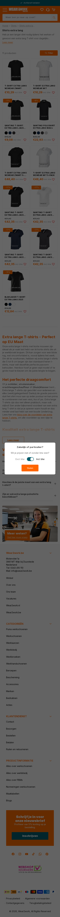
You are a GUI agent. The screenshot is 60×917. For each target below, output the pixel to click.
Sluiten (30, 468)
